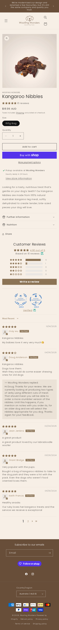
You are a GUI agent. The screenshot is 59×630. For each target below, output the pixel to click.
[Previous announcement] (5, 6)
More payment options (29, 162)
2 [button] (28, 521)
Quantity (6, 130)
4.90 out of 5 (37, 250)
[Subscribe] (49, 552)
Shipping (20, 113)
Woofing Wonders (28, 615)
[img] (9, 326)
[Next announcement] (53, 6)
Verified (27, 310)
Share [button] (8, 233)
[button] (6, 20)
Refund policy (27, 619)
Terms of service (22, 623)
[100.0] (21, 300)
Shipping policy (40, 623)
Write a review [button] (29, 281)
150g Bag (10, 123)
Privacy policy (42, 619)
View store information (19, 178)
